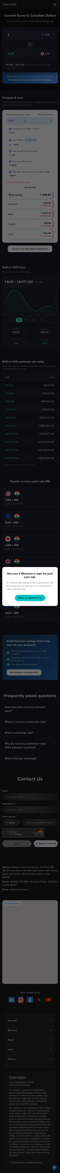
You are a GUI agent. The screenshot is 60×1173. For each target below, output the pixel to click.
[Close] (54, 571)
